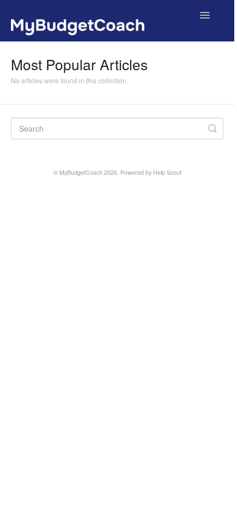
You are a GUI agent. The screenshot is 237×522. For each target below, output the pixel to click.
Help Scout (167, 172)
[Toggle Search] (212, 128)
